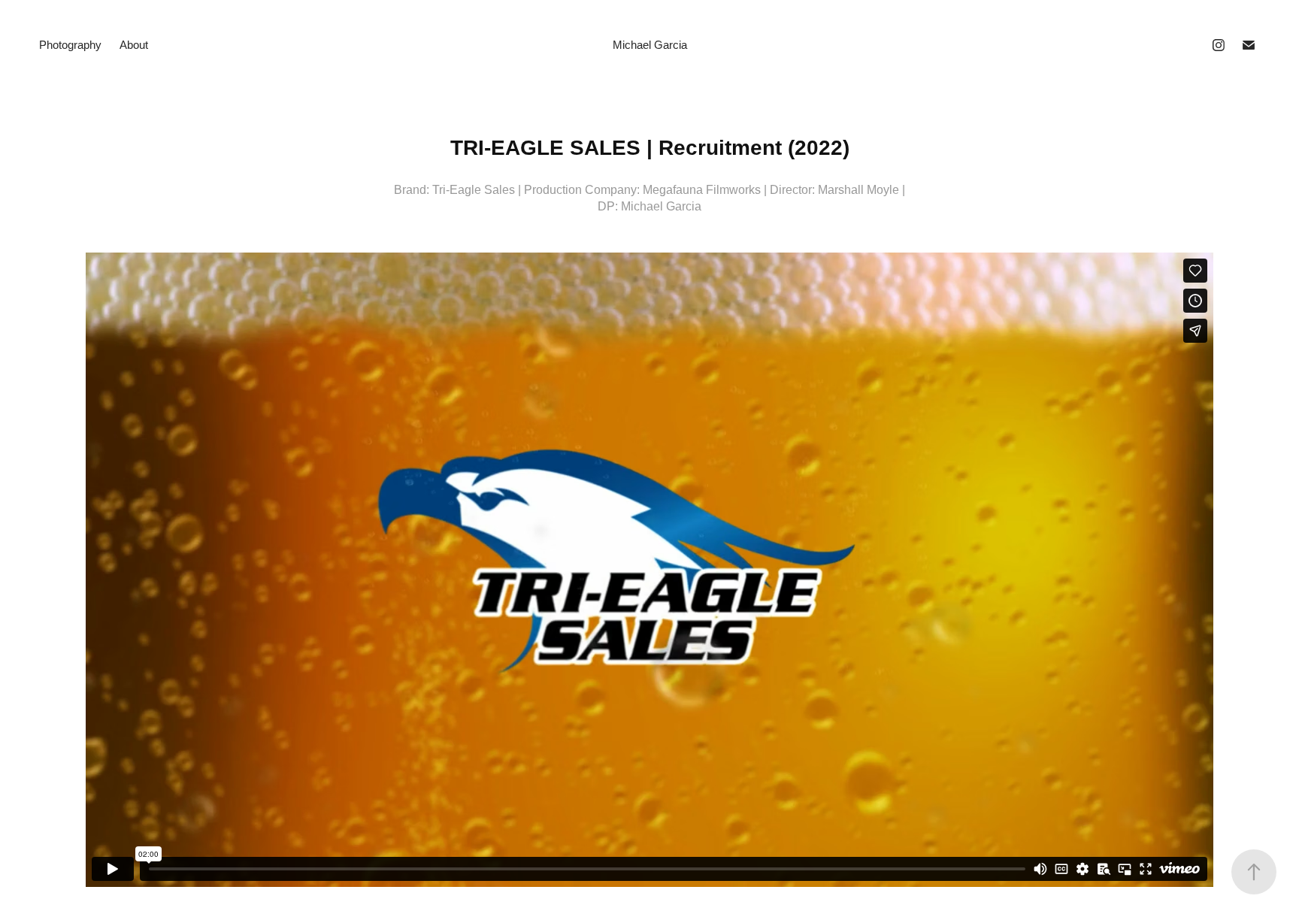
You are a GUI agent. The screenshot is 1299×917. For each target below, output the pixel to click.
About (134, 44)
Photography (70, 44)
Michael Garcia (650, 44)
